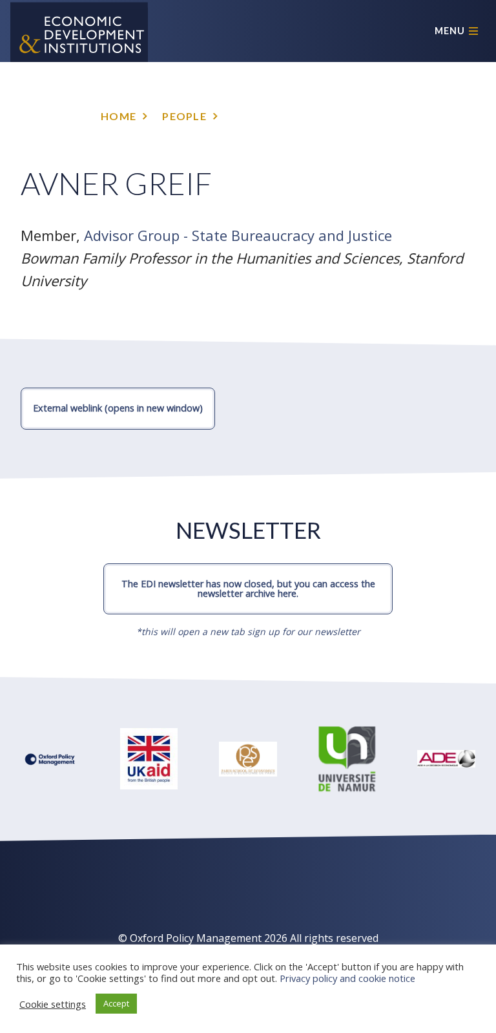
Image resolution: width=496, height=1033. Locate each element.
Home (118, 116)
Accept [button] (116, 1003)
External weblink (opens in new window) (118, 408)
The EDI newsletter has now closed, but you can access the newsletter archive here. (248, 588)
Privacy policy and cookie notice (347, 978)
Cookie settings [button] (52, 1004)
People (184, 116)
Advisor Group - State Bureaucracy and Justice (238, 235)
